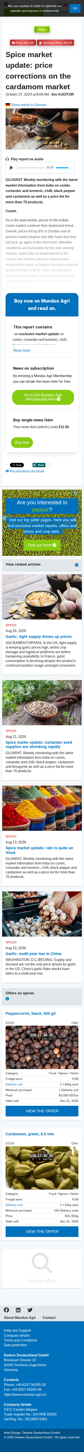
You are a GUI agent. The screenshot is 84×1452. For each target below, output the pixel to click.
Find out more (40, 545)
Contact (49, 1318)
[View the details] (42, 1047)
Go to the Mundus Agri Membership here (43, 397)
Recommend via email (26, 471)
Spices (42, 29)
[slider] (30, 168)
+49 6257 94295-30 (31, 1385)
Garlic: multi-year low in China (33, 954)
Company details (17, 1335)
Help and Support (17, 1330)
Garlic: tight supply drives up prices (39, 636)
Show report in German (28, 105)
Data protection (15, 1345)
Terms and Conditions (20, 1340)
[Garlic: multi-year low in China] (42, 914)
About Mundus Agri (20, 1318)
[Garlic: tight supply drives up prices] (42, 596)
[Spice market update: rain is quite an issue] (42, 808)
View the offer (42, 1111)
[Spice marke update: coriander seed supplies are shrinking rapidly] (42, 702)
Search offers (42, 1281)
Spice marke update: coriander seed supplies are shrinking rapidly (39, 744)
